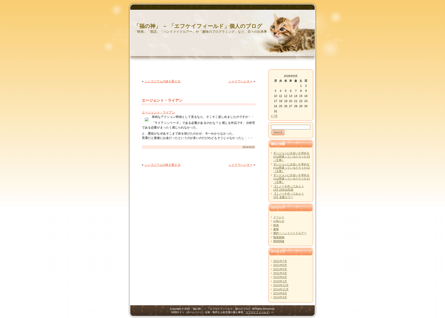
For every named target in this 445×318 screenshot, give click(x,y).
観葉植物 (278, 237)
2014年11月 (281, 289)
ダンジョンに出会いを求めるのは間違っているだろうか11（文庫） (291, 178)
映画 (276, 225)
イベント (278, 217)
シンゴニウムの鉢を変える (162, 81)
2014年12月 (281, 285)
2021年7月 (280, 261)
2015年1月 (280, 281)
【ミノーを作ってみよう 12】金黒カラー (288, 195)
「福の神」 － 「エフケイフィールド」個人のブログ (198, 26)
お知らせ (278, 221)
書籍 (276, 229)
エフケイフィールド (257, 312)
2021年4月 (280, 273)
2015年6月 (280, 277)
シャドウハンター (241, 81)
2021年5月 (280, 269)
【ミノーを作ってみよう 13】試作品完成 (288, 188)
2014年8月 (280, 293)
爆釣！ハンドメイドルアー (290, 233)
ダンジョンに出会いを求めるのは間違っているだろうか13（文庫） (291, 156)
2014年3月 (280, 297)
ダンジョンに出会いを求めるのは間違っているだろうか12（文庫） (291, 168)
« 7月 (274, 116)
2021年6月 (280, 265)
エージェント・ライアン (162, 100)
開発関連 (278, 241)
